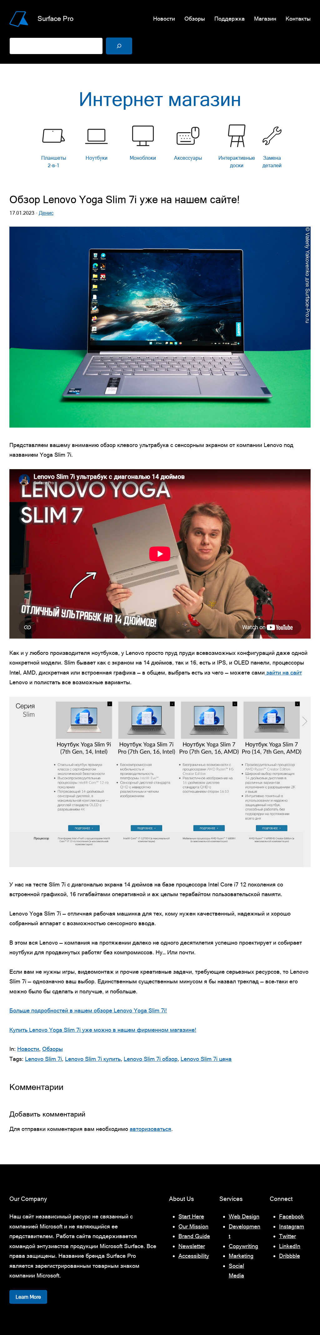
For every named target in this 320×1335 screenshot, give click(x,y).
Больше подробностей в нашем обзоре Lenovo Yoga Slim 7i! (88, 1010)
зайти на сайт (283, 672)
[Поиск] (119, 46)
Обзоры (52, 1049)
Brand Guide (194, 1236)
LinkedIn (289, 1246)
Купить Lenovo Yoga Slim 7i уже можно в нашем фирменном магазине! (102, 1029)
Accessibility (193, 1255)
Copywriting (243, 1246)
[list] (160, 148)
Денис (46, 213)
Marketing (241, 1255)
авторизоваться (150, 1129)
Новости (28, 1049)
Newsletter (191, 1246)
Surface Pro (55, 19)
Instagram (291, 1226)
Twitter (287, 1236)
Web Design (244, 1216)
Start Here (191, 1216)
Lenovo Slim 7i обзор (151, 1059)
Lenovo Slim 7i (43, 1059)
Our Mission (193, 1226)
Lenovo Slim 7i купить (93, 1059)
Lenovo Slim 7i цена (206, 1059)
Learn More (28, 1297)
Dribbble (289, 1255)
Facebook (291, 1216)
